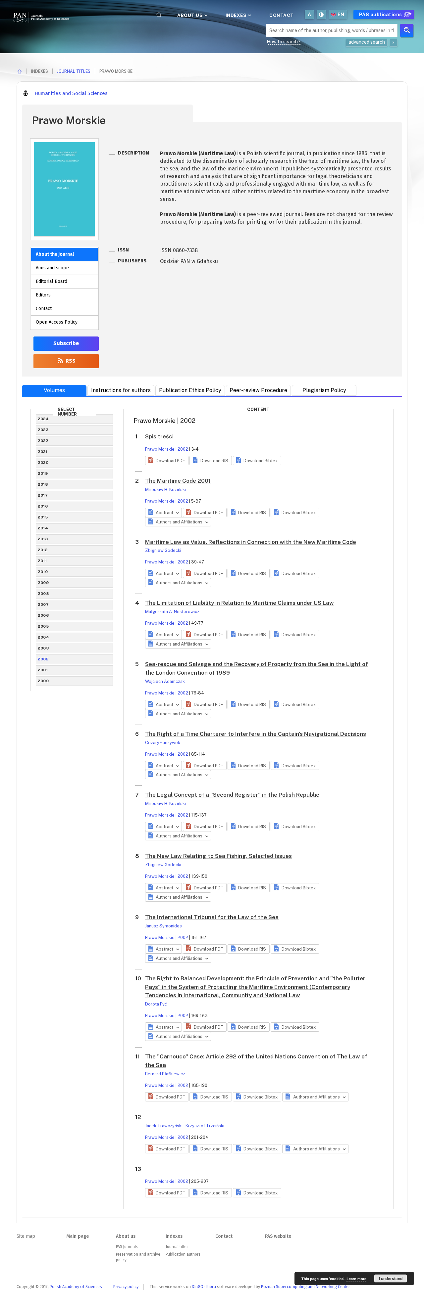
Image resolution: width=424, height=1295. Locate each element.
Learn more (356, 1278)
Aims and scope (52, 268)
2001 (43, 670)
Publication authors (183, 1254)
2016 (43, 506)
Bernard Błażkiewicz (165, 1073)
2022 (43, 440)
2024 (43, 419)
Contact (281, 15)
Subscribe (66, 343)
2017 (43, 495)
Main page (77, 1236)
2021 (42, 451)
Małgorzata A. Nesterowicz (172, 611)
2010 (43, 571)
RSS (70, 361)
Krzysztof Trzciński (205, 1125)
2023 (43, 429)
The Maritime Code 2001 (178, 480)
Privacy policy (125, 1286)
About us (190, 15)
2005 (43, 626)
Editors (43, 295)
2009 (43, 582)
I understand (390, 1278)
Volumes (54, 390)
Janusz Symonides (163, 925)
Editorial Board (51, 281)
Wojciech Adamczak (165, 681)
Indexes (237, 15)
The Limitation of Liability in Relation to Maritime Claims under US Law (239, 603)
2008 (43, 593)
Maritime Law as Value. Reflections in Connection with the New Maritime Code (250, 542)
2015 (43, 517)
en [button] (341, 14)
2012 (42, 550)
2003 (43, 648)
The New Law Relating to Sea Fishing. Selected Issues (218, 856)
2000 (43, 681)
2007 (43, 604)
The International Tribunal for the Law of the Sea (212, 917)
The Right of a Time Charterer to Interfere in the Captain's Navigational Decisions (255, 734)
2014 (43, 528)
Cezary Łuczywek (162, 742)
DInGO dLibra (204, 1286)
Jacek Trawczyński (164, 1125)
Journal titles (73, 71)
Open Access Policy (57, 322)
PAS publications (381, 14)
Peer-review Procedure (258, 390)
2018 (43, 484)
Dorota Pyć (156, 1004)
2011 (42, 560)
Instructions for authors (121, 390)
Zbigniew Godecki (163, 550)
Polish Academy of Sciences (76, 1286)
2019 (43, 473)
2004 (43, 637)
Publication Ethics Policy (190, 390)
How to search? (283, 41)
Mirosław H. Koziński (165, 489)
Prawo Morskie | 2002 (166, 449)
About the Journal (55, 254)
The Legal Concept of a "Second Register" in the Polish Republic (232, 794)
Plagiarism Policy (324, 390)
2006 (43, 615)
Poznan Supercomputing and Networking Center (305, 1286)
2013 (43, 539)
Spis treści (159, 436)
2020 (43, 462)
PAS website (278, 1236)
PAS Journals (126, 1246)
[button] (166, 460)
